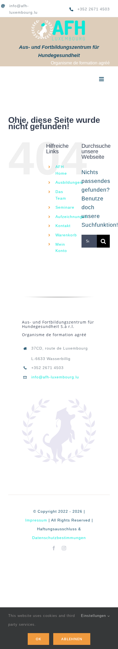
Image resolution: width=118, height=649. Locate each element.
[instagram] (64, 548)
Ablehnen (71, 638)
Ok (38, 638)
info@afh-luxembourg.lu (55, 377)
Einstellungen (94, 616)
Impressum (36, 520)
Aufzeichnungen (71, 216)
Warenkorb (66, 235)
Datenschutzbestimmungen (59, 537)
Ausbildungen (68, 182)
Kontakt (63, 225)
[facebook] (54, 548)
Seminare (64, 207)
